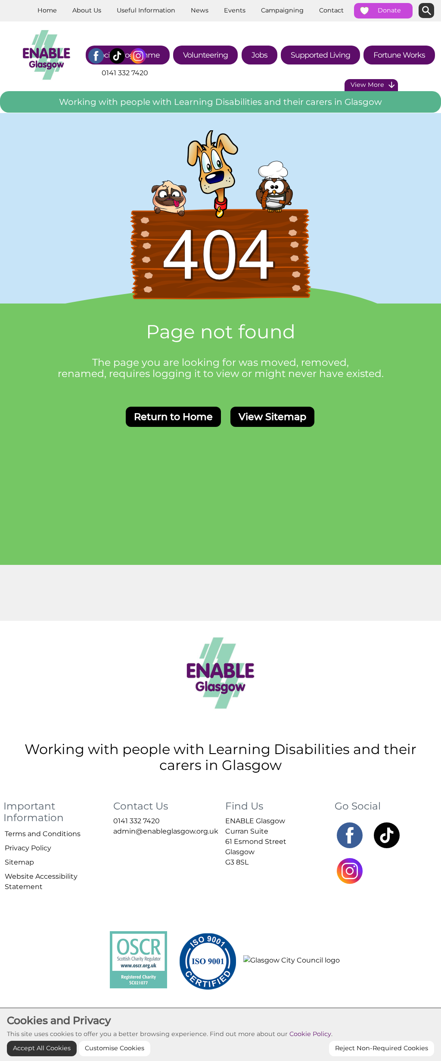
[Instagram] (138, 56)
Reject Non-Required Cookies (381, 1048)
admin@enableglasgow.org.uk (165, 831)
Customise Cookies (114, 1048)
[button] (0, 110)
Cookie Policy (310, 1034)
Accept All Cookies (42, 1048)
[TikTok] (117, 56)
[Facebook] (96, 56)
